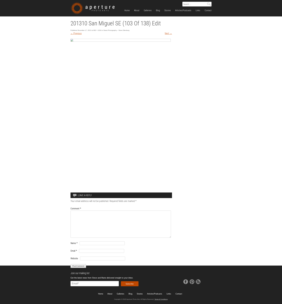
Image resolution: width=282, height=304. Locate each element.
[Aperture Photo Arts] (92, 8)
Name (74, 243)
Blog (158, 10)
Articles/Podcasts (183, 10)
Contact (208, 10)
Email (73, 250)
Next (168, 33)
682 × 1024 (97, 30)
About (136, 10)
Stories (167, 10)
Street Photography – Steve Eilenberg (116, 30)
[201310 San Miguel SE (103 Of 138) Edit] (120, 40)
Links (198, 10)
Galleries (148, 10)
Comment (75, 208)
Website (74, 258)
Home (127, 10)
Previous (76, 33)
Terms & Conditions (161, 299)
